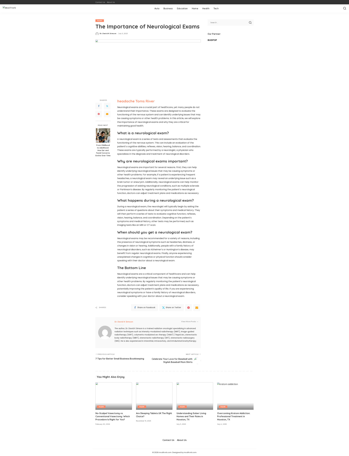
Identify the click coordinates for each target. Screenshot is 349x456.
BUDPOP (212, 40)
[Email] (107, 114)
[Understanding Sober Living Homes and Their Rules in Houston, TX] (195, 396)
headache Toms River (136, 101)
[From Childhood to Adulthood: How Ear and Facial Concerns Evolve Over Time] (103, 135)
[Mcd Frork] (9, 8)
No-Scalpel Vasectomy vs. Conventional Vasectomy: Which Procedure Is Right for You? (112, 416)
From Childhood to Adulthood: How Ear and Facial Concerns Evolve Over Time (102, 150)
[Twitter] (107, 106)
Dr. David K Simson (108, 33)
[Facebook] (98, 106)
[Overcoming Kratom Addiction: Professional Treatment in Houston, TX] (235, 396)
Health (99, 21)
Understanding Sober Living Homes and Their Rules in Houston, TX (191, 416)
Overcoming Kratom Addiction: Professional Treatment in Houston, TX (233, 416)
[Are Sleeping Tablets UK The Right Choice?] (154, 396)
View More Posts (188, 322)
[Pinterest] (98, 114)
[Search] (344, 8)
